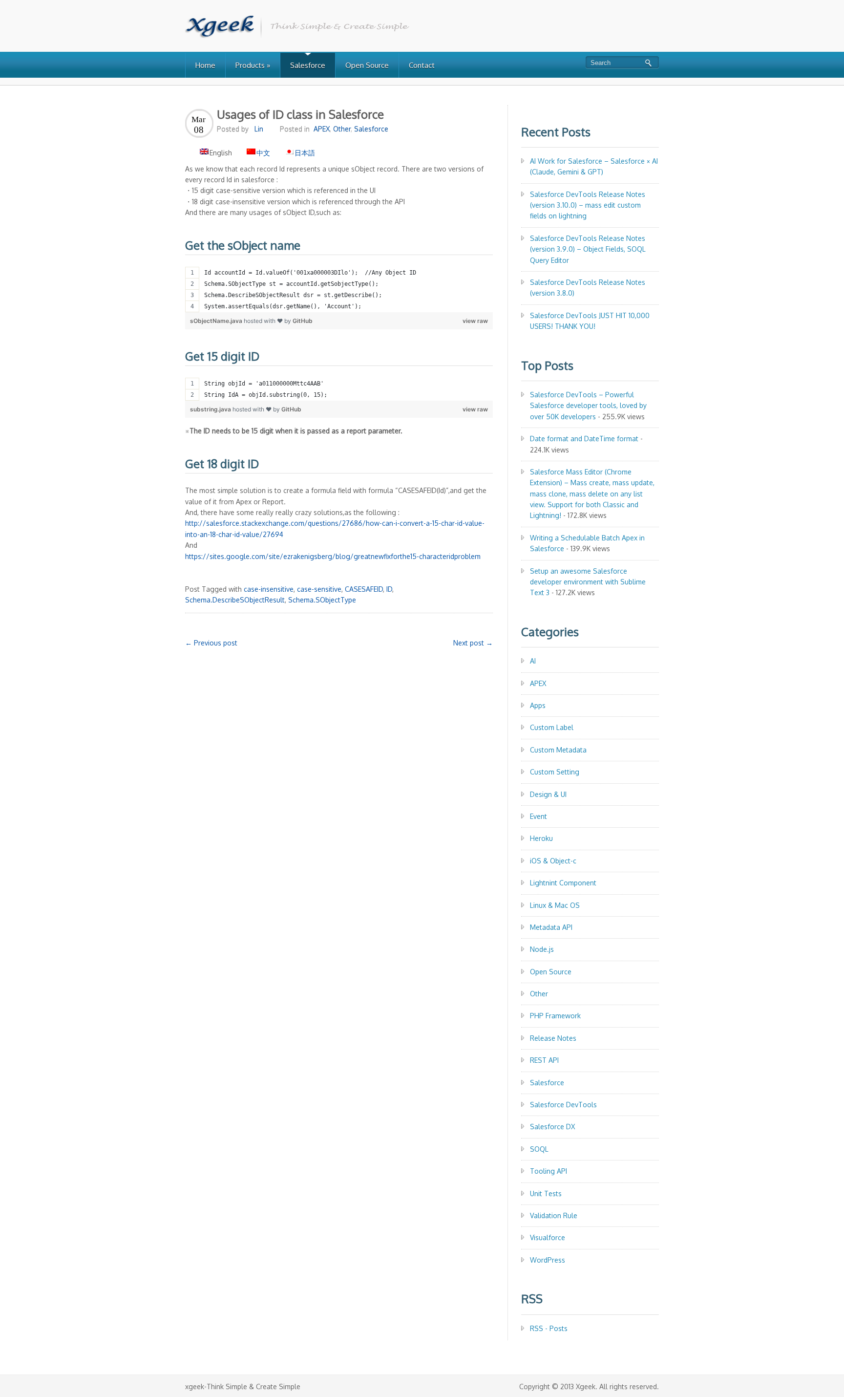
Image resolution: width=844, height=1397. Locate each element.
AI (533, 661)
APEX (322, 129)
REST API (544, 1060)
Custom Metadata (558, 750)
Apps (538, 705)
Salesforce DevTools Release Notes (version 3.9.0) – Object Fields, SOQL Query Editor (588, 249)
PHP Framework (555, 1015)
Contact (422, 65)
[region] (339, 289)
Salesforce (307, 65)
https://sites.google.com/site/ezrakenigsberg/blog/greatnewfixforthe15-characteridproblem (333, 556)
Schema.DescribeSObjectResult (235, 600)
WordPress (547, 1260)
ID (389, 589)
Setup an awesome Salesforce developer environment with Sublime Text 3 (588, 582)
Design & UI (548, 794)
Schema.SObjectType (322, 600)
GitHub (303, 320)
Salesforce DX (552, 1126)
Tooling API (548, 1171)
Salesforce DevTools (563, 1104)
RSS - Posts (549, 1328)
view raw (475, 320)
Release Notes (553, 1038)
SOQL (539, 1149)
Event (538, 816)
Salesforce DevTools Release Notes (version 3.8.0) (587, 287)
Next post (473, 643)
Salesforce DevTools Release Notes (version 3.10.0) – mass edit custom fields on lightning (587, 205)
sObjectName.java (217, 320)
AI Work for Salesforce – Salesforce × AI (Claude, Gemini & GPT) (594, 166)
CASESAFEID (364, 589)
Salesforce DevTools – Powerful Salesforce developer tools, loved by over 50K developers (588, 405)
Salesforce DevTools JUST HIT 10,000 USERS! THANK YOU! (590, 320)
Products (252, 65)
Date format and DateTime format (584, 438)
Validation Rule (553, 1215)
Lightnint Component (563, 883)
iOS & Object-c (553, 861)
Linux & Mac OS (555, 905)
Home (205, 65)
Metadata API (551, 927)
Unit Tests (546, 1193)
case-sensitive (319, 589)
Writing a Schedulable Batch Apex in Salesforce (587, 543)
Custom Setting (554, 772)
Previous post (211, 643)
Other (342, 129)
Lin (258, 129)
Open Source (367, 65)
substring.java (211, 409)
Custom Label (551, 727)
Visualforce (547, 1237)
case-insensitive (269, 589)
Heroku (541, 838)
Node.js (542, 949)
